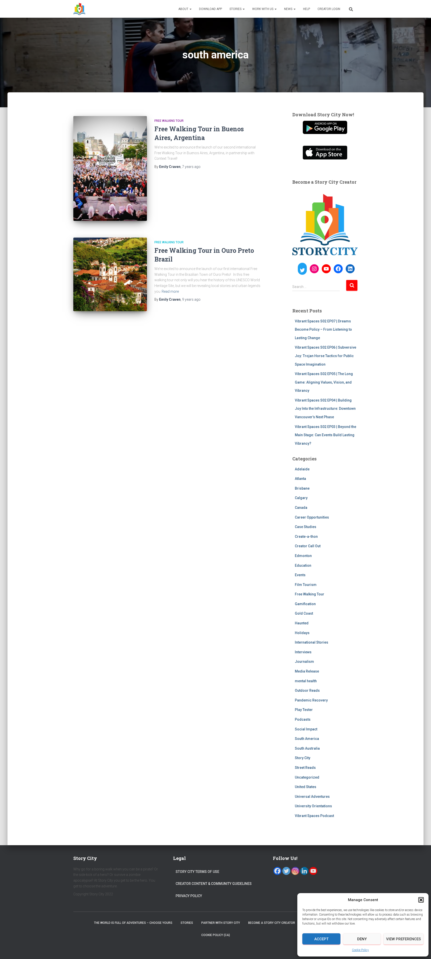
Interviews (303, 652)
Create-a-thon (306, 537)
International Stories (311, 642)
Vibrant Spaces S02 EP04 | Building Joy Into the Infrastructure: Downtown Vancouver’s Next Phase (325, 408)
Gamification (305, 604)
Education (303, 565)
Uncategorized (307, 777)
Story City (302, 758)
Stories (235, 9)
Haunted (302, 623)
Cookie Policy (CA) (215, 935)
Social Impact (306, 729)
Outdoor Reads (307, 690)
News (288, 9)
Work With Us (263, 9)
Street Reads (305, 768)
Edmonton (303, 556)
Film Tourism (306, 585)
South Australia (307, 748)
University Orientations (313, 806)
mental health (306, 681)
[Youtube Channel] (313, 871)
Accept (321, 939)
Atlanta (300, 479)
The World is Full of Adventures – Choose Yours (133, 923)
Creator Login (329, 9)
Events (300, 575)
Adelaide (302, 469)
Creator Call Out (308, 546)
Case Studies (305, 527)
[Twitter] (286, 871)
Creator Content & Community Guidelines (214, 884)
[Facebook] (277, 871)
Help (306, 9)
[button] (421, 899)
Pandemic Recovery (311, 700)
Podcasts (303, 719)
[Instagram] (295, 871)
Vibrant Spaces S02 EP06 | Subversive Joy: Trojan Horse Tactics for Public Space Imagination (325, 355)
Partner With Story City (220, 923)
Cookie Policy (360, 950)
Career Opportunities (312, 517)
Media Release (307, 671)
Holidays (302, 633)
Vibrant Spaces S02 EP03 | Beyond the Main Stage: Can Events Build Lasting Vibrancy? (325, 435)
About (183, 9)
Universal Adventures (312, 797)
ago (191, 167)
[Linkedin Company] (304, 871)
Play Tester (304, 710)
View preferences (403, 939)
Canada (301, 508)
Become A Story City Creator (271, 923)
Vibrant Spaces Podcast (314, 816)
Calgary (301, 498)
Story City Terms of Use (197, 872)
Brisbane (302, 488)
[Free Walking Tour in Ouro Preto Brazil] (110, 274)
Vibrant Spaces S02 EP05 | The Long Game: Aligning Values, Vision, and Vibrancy (324, 382)
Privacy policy (189, 896)
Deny (362, 939)
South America (307, 739)
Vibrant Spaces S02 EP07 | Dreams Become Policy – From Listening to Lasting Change (323, 329)
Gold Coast (304, 613)
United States (305, 787)
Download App (210, 9)
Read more (170, 291)
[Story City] (79, 9)
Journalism (304, 662)
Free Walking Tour (169, 121)
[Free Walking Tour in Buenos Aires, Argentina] (110, 168)
